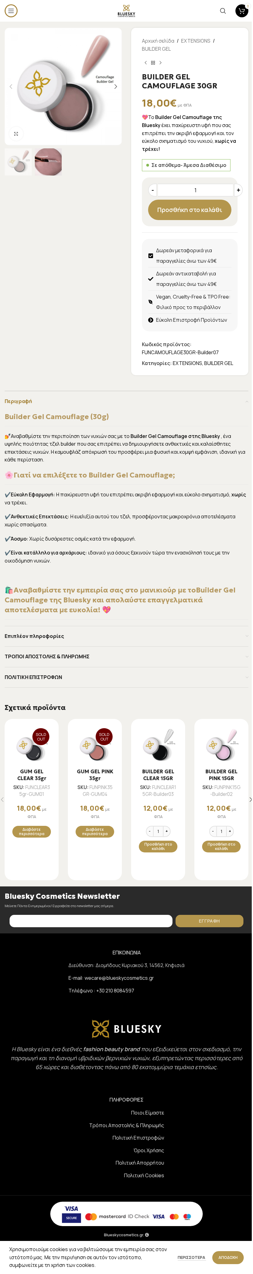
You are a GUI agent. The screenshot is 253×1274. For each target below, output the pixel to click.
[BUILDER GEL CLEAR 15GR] (158, 746)
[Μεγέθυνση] (16, 134)
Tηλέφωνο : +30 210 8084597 (101, 990)
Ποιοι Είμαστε (147, 1112)
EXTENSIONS (195, 40)
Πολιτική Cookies (144, 1175)
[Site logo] (126, 10)
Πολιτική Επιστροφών (138, 1137)
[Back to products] (153, 62)
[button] (11, 86)
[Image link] (126, 1028)
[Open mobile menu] (11, 11)
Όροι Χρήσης (149, 1150)
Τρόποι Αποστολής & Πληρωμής (126, 1125)
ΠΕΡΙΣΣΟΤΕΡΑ (192, 1257)
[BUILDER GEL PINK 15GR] (221, 746)
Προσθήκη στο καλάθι (189, 210)
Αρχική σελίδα (158, 40)
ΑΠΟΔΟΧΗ (228, 1257)
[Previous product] (145, 62)
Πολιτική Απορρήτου (140, 1162)
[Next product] (160, 62)
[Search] (223, 11)
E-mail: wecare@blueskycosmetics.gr (111, 978)
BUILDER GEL (156, 48)
